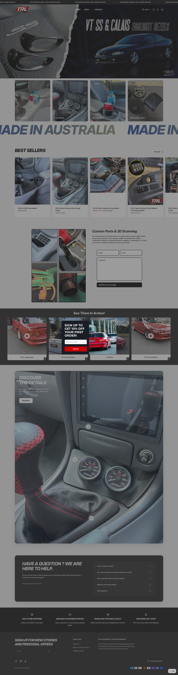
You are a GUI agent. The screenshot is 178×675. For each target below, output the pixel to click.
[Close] (114, 323)
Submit (76, 349)
